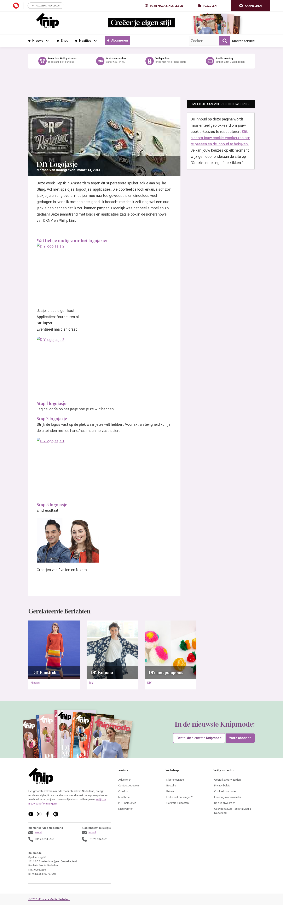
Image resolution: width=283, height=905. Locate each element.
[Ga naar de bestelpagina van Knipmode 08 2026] (205, 26)
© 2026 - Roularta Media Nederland (49, 899)
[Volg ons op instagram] (39, 814)
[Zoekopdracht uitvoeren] (224, 40)
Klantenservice (243, 41)
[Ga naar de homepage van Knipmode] (47, 20)
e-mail (38, 832)
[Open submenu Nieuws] (47, 40)
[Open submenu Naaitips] (95, 40)
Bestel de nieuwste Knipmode (199, 738)
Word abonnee (240, 738)
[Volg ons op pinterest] (55, 814)
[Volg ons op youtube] (30, 814)
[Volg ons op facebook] (47, 814)
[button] (250, 5)
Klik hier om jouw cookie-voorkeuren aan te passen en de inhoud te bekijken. (220, 137)
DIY (91, 682)
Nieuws (35, 682)
